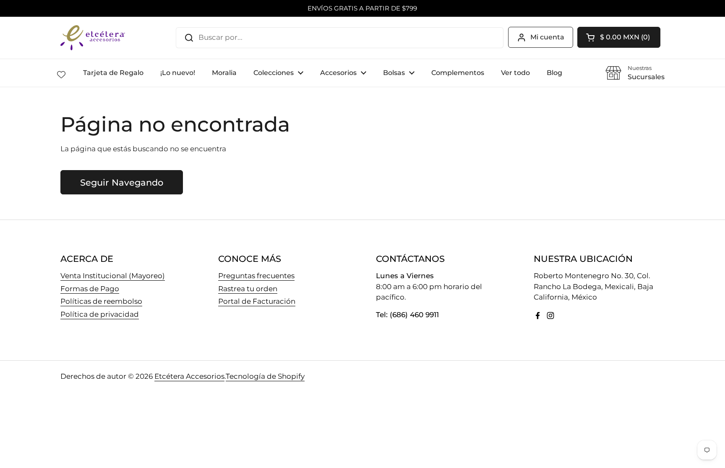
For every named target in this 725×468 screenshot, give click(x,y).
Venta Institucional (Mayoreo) (112, 275)
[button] (618, 37)
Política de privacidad (99, 314)
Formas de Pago (89, 288)
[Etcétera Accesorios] (92, 37)
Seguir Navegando (121, 182)
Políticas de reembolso (101, 301)
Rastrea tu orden (247, 288)
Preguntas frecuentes (256, 275)
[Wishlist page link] (61, 74)
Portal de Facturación (256, 301)
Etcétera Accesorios (189, 376)
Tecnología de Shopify (265, 376)
